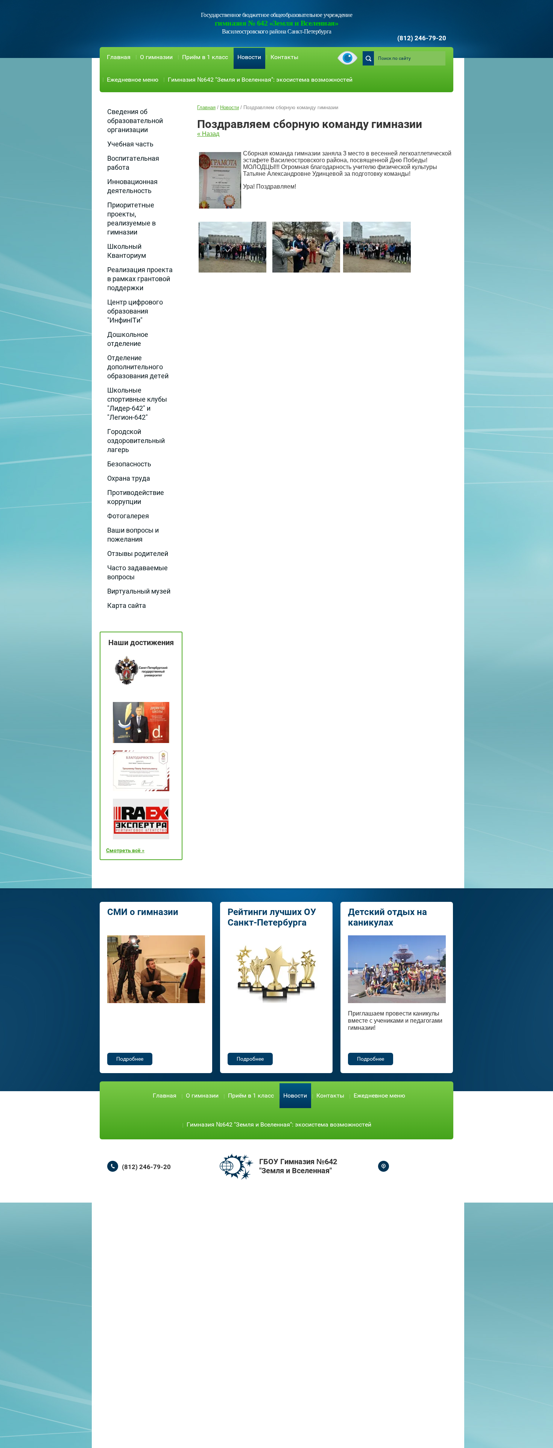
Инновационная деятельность (132, 186)
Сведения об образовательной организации (135, 121)
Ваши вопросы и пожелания (133, 534)
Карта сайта (126, 605)
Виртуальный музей (138, 591)
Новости (249, 57)
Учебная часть (130, 144)
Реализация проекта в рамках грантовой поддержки (140, 279)
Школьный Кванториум (126, 250)
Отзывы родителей (137, 553)
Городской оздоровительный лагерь (136, 441)
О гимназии (156, 57)
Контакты (284, 57)
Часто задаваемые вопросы (137, 572)
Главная (119, 57)
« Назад (208, 134)
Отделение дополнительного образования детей (138, 367)
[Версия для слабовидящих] (347, 58)
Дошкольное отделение (127, 338)
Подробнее (129, 1059)
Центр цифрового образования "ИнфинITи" (135, 311)
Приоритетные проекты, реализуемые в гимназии (131, 218)
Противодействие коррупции (135, 497)
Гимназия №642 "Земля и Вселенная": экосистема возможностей (260, 79)
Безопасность (129, 464)
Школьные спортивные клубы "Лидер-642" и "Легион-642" (137, 403)
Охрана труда (128, 478)
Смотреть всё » (125, 850)
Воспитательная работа (133, 162)
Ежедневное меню (132, 79)
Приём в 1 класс (205, 57)
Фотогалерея (128, 516)
